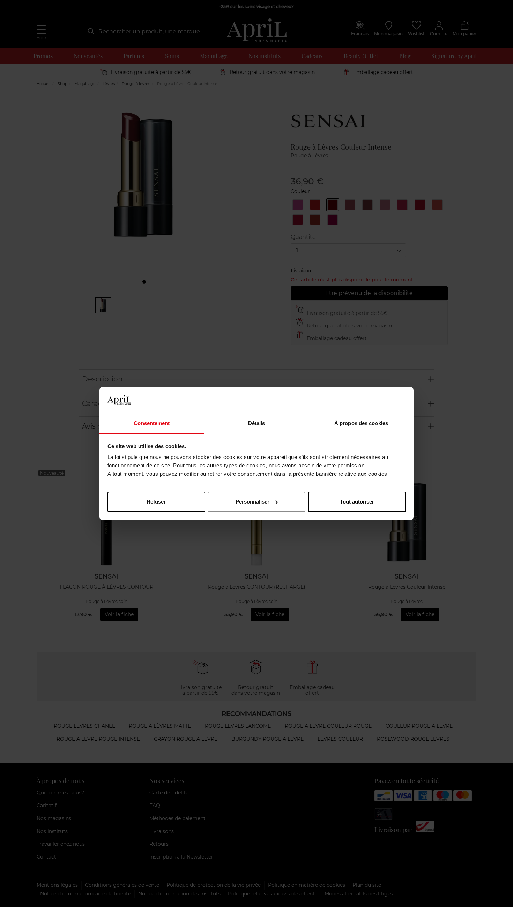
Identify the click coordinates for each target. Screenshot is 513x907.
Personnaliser (252, 502)
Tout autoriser (357, 502)
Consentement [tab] (152, 423)
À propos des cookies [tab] (361, 423)
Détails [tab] (256, 423)
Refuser (156, 502)
